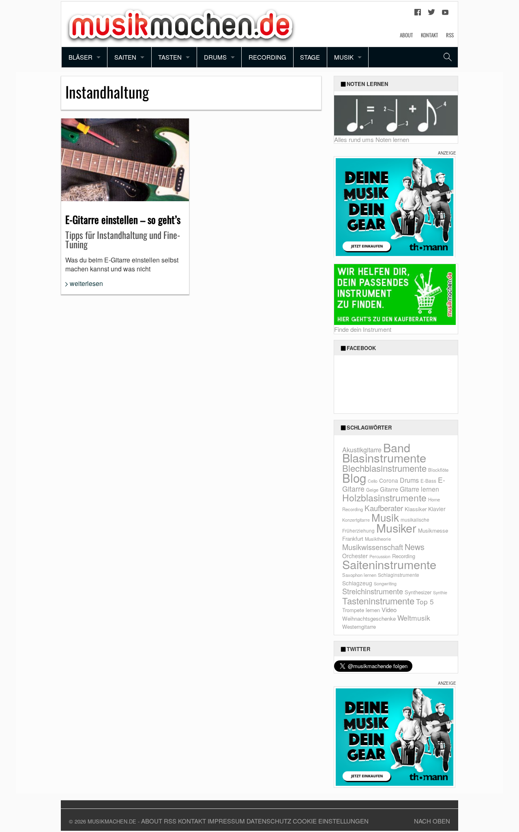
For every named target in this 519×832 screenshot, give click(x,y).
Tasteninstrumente (378, 600)
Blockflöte (438, 470)
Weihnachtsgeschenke (369, 618)
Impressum (226, 821)
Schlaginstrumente (398, 574)
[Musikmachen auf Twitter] (431, 14)
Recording (267, 57)
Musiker (396, 527)
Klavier (437, 509)
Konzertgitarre (356, 520)
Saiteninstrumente (389, 564)
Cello (372, 481)
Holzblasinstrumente (384, 497)
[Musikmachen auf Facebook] (418, 14)
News (415, 547)
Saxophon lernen (359, 575)
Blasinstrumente (384, 457)
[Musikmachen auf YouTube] (445, 14)
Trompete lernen (361, 610)
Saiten (125, 57)
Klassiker (416, 509)
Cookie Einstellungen (331, 821)
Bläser (80, 57)
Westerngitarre (359, 626)
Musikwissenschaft (372, 547)
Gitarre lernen (419, 488)
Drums (215, 57)
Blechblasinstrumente (384, 468)
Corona (388, 480)
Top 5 (425, 601)
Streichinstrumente (372, 591)
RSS (450, 35)
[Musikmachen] (180, 23)
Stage (310, 57)
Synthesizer (418, 592)
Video (389, 609)
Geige (372, 489)
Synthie (440, 592)
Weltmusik (413, 618)
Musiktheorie (378, 538)
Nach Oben (432, 821)
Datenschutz (269, 821)
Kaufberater (384, 507)
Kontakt (429, 35)
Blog (354, 477)
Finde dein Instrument (362, 329)
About (406, 35)
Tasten (170, 57)
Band (396, 447)
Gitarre (389, 489)
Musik (344, 57)
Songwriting (385, 583)
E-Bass (428, 480)
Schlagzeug (357, 583)
